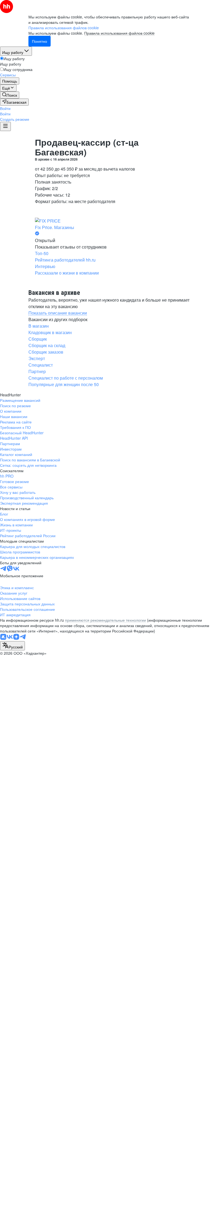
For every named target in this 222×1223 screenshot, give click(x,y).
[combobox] (12, 645)
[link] (9, 95)
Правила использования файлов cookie (119, 33)
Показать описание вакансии (57, 313)
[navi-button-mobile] (5, 126)
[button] (5, 108)
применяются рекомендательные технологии (105, 620)
